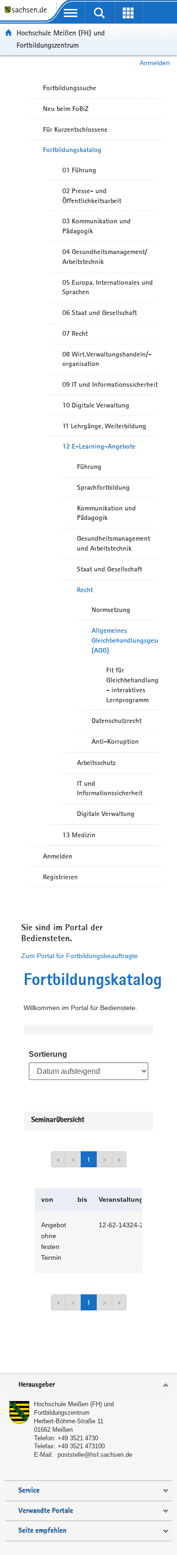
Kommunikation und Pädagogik (106, 513)
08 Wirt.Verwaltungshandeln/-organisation (107, 359)
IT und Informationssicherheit (110, 788)
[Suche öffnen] (99, 13)
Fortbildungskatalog (72, 149)
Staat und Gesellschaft (109, 569)
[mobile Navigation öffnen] (70, 13)
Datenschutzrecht (117, 720)
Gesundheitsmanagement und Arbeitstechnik (113, 543)
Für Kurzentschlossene (75, 129)
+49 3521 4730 (78, 1438)
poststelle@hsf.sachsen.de (95, 1454)
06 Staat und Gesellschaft (99, 312)
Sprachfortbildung (103, 487)
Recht (85, 590)
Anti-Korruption (115, 741)
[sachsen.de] (28, 14)
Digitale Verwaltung (106, 813)
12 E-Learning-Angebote (98, 446)
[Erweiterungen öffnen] (128, 13)
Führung (89, 466)
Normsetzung (111, 609)
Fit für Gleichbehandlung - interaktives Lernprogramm (132, 685)
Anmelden (155, 63)
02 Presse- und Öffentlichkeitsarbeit (91, 196)
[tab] (88, 1385)
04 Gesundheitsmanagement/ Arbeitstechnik (104, 256)
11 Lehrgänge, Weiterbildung (104, 426)
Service (29, 1490)
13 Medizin (78, 835)
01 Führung (79, 170)
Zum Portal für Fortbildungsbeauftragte (79, 956)
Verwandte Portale (45, 1510)
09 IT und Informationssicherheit (110, 384)
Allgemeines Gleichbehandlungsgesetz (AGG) (125, 640)
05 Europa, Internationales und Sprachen (107, 287)
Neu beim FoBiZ (66, 108)
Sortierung (48, 1054)
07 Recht (75, 333)
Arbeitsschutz (96, 762)
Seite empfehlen (42, 1530)
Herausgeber (36, 1384)
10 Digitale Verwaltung (95, 405)
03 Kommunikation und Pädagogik (96, 226)
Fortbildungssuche (69, 88)
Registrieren (60, 877)
